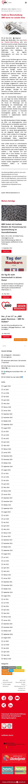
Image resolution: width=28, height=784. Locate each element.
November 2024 (7, 459)
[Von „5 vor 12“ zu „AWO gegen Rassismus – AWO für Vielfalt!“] (14, 312)
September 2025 (8, 424)
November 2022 (7, 543)
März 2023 (6, 529)
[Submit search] (25, 346)
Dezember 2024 (7, 456)
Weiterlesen (6, 251)
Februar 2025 (7, 449)
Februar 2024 (7, 491)
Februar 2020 (7, 658)
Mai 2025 (6, 438)
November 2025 (7, 417)
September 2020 (8, 634)
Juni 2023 (6, 519)
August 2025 (7, 428)
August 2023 (7, 512)
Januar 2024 (7, 494)
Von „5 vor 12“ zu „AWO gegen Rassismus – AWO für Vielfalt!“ (12, 319)
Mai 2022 (6, 564)
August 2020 (7, 637)
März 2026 (6, 403)
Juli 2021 (6, 599)
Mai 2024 (6, 480)
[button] (26, 2)
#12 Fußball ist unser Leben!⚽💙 (13, 377)
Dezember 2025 (7, 414)
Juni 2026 (6, 393)
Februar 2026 (7, 407)
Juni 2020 (6, 644)
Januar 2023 (7, 536)
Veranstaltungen (7, 673)
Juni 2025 (6, 435)
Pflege (11, 670)
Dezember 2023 (7, 498)
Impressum (5, 714)
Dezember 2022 (7, 540)
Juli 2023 (6, 515)
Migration (5, 670)
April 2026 (6, 400)
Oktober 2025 (7, 421)
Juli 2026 (6, 389)
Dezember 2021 (7, 582)
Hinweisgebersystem (8, 718)
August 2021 (7, 596)
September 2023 (8, 508)
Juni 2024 (6, 477)
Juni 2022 (6, 561)
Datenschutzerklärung (18, 714)
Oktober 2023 (7, 505)
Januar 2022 (7, 578)
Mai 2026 (6, 396)
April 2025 (6, 442)
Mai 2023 (6, 522)
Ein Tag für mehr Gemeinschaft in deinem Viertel (11, 277)
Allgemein (18, 38)
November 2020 (7, 627)
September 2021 (8, 592)
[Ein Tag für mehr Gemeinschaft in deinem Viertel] (14, 271)
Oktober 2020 (7, 631)
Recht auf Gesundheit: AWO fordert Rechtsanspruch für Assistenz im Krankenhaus (19, 685)
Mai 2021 (6, 606)
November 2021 (7, 585)
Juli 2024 (6, 473)
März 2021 (6, 613)
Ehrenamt (12, 667)
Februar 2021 (7, 617)
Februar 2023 (7, 533)
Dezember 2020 (7, 624)
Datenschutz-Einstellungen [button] (11, 716)
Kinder (19, 667)
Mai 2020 (6, 648)
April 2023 (6, 526)
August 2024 (7, 470)
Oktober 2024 (7, 463)
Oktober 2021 (7, 589)
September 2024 (8, 466)
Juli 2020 (6, 641)
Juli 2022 (6, 557)
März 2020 (6, 655)
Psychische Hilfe (19, 670)
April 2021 (6, 610)
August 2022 (7, 554)
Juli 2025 (6, 431)
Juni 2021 (6, 603)
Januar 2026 (7, 410)
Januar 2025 (7, 452)
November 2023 (7, 501)
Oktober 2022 (7, 547)
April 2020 (6, 651)
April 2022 (6, 568)
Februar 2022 (7, 575)
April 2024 (6, 484)
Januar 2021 (7, 620)
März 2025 (6, 445)
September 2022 (8, 550)
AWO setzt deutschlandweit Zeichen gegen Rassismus (6, 683)
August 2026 (7, 386)
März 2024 (6, 487)
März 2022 (6, 571)
